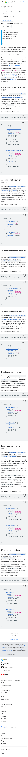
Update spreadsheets (14, 65)
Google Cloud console (6, 704)
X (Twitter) (4, 718)
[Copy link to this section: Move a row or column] (21, 550)
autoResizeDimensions (12, 288)
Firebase (3, 736)
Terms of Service (5, 692)
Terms (2, 749)
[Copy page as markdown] (8, 26)
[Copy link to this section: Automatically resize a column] (2, 253)
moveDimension (10, 592)
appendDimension (10, 221)
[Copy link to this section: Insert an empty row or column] (9, 449)
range (8, 130)
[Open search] (20, 2)
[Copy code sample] (25, 115)
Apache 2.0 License (5, 648)
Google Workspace (10, 11)
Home (2, 11)
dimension (11, 133)
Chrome (3, 733)
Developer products (6, 685)
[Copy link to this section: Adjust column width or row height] (8, 90)
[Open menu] (2, 2)
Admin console (5, 699)
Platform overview (5, 683)
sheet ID (15, 76)
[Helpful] (11, 17)
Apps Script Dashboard (7, 702)
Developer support (5, 690)
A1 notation (13, 79)
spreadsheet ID (10, 74)
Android (3, 731)
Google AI (3, 741)
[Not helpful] (13, 17)
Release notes (4, 687)
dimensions (10, 290)
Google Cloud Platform (6, 738)
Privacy (7, 749)
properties (10, 140)
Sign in (24, 1)
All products (4, 743)
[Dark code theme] (23, 115)
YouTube (3, 721)
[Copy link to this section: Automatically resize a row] (25, 312)
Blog (2, 713)
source (9, 594)
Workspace (16, 2)
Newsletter (4, 716)
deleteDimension (10, 407)
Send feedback (7, 20)
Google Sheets (6, 7)
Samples (5, 13)
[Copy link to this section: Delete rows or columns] (23, 372)
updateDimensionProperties (13, 129)
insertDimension (10, 508)
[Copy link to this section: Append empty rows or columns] (10, 182)
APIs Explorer (4, 707)
